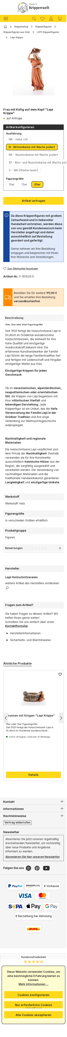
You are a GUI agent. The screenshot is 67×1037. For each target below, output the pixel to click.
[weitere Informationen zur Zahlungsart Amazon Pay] (32, 898)
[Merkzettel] (42, 18)
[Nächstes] (58, 726)
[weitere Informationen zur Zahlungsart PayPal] (14, 898)
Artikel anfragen (33, 200)
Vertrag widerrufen (17, 830)
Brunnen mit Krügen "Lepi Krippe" (30, 723)
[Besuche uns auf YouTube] (46, 880)
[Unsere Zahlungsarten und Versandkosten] (32, 941)
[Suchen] (34, 18)
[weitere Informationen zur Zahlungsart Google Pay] (50, 919)
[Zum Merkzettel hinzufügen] (57, 682)
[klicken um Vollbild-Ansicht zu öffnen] (33, 69)
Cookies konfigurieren (32, 995)
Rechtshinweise (14, 824)
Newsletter (11, 840)
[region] (33, 74)
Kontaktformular (16, 626)
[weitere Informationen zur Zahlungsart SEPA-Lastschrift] (14, 919)
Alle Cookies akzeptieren (32, 1015)
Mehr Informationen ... (32, 984)
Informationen (13, 817)
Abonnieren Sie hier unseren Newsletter (24, 867)
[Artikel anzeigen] (32, 698)
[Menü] (7, 18)
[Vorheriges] (5, 726)
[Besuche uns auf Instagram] (29, 880)
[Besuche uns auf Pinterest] (37, 880)
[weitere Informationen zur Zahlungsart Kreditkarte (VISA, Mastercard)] (23, 908)
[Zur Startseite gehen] (33, 7)
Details (32, 783)
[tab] (33, 318)
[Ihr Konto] (51, 18)
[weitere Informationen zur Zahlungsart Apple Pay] (32, 919)
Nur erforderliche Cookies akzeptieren (32, 1005)
